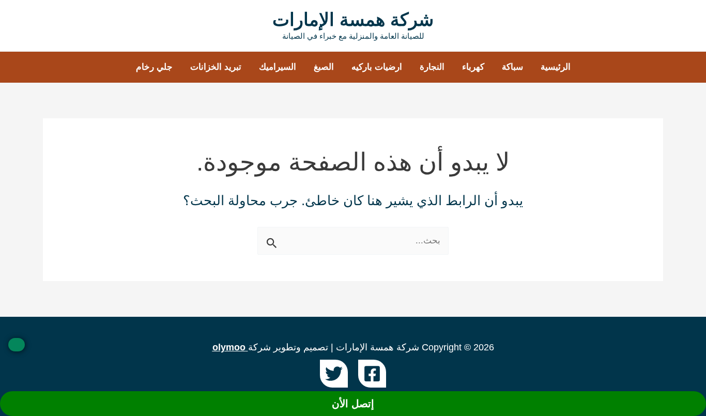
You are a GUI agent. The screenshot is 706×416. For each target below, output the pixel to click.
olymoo (228, 347)
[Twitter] (334, 374)
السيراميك (277, 67)
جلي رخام (154, 67)
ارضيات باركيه (376, 67)
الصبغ (324, 67)
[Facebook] (372, 374)
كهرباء (473, 67)
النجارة (432, 67)
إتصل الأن (353, 403)
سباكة (512, 67)
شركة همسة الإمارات (353, 19)
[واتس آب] (16, 344)
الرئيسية (556, 67)
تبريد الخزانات (215, 67)
